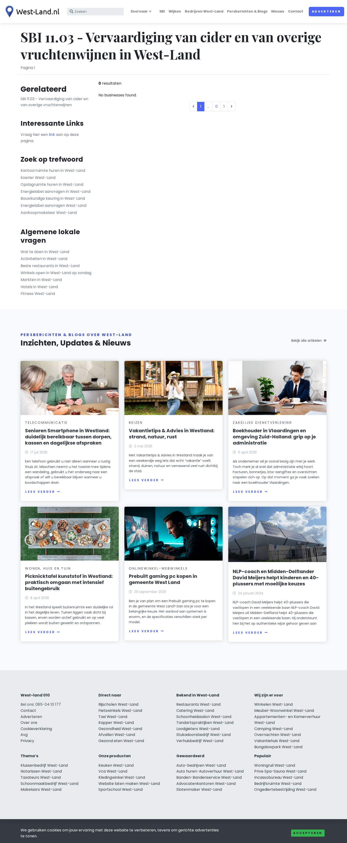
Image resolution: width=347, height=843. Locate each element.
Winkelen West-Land (273, 704)
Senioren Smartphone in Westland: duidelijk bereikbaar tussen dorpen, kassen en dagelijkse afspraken (68, 436)
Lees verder (40, 492)
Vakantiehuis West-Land (276, 741)
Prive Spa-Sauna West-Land (280, 771)
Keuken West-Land (116, 765)
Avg (24, 734)
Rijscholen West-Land (118, 704)
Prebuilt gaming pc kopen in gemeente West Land (163, 579)
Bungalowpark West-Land (278, 747)
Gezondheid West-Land (120, 728)
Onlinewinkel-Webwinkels (158, 568)
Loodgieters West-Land (198, 728)
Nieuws (277, 11)
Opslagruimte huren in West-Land (52, 184)
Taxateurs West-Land (41, 777)
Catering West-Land (195, 710)
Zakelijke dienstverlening (262, 422)
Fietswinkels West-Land (120, 710)
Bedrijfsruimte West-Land (277, 783)
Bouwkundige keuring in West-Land (53, 198)
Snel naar (139, 11)
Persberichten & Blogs (247, 11)
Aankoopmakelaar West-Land (49, 212)
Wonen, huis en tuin (48, 568)
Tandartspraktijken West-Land (204, 722)
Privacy (27, 741)
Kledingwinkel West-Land (121, 777)
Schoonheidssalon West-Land (203, 716)
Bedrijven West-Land (204, 11)
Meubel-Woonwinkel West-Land (284, 710)
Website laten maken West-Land (129, 783)
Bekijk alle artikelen (306, 340)
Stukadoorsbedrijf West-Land (203, 734)
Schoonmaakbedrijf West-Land (49, 783)
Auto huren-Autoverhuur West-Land (210, 771)
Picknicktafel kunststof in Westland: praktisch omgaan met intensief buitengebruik (69, 582)
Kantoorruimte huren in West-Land (53, 170)
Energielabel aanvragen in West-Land (55, 191)
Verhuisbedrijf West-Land (199, 741)
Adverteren (326, 11)
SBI (162, 11)
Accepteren (307, 833)
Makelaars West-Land (41, 789)
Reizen (136, 422)
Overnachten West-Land (277, 734)
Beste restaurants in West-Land (50, 265)
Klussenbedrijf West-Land (44, 765)
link (52, 134)
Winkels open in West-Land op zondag (56, 273)
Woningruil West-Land (274, 765)
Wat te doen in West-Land (45, 252)
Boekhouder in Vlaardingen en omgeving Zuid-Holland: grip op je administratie (274, 436)
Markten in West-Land (41, 279)
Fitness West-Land (38, 293)
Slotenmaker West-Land (199, 789)
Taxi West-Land (112, 716)
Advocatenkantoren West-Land (206, 783)
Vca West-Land (112, 771)
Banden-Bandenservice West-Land (209, 777)
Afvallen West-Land (116, 734)
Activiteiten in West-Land (44, 258)
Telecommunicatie (46, 422)
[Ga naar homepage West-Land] (31, 11)
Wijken (175, 11)
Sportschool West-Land (120, 789)
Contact (295, 11)
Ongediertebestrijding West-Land (285, 789)
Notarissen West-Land (41, 771)
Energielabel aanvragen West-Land (53, 205)
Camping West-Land (273, 728)
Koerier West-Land (38, 177)
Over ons (29, 722)
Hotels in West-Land (39, 287)
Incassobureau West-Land (278, 777)
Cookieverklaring (36, 728)
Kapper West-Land (116, 722)
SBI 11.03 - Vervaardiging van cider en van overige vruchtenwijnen (54, 102)
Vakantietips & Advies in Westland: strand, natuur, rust (171, 433)
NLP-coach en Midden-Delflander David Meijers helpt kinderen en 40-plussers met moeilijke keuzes (276, 577)
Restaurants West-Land (198, 704)
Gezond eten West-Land (121, 741)
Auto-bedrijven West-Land (201, 765)
